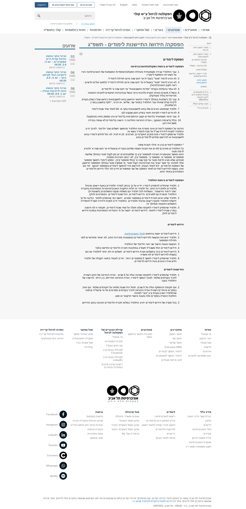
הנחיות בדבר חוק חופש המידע (87, 425)
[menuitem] (170, 4)
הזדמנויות (95, 29)
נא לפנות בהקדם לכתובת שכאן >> (150, 501)
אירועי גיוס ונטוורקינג (52, 338)
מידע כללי (205, 412)
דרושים (207, 425)
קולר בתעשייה (52, 29)
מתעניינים (191, 29)
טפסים (204, 86)
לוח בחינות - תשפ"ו (198, 65)
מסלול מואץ (201, 69)
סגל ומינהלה (132, 412)
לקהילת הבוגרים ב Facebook (113, 351)
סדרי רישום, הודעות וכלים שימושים (198, 74)
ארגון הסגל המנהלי (129, 420)
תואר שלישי (175, 342)
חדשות (207, 347)
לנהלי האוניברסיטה (135, 233)
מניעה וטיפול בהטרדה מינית (88, 420)
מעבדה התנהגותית (82, 338)
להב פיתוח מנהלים (171, 360)
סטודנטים (174, 29)
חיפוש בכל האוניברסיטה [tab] (61, 23)
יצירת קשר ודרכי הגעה (199, 416)
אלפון (134, 5)
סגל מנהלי (205, 342)
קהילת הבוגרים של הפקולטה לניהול (112, 331)
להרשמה (41, 4)
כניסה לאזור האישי (165, 437)
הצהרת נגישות (95, 429)
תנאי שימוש (96, 437)
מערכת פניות (86, 4)
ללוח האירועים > (58, 101)
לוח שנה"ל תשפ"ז (107, 5)
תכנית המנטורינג (114, 341)
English (124, 5)
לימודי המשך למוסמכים (169, 355)
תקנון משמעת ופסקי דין (198, 446)
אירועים (207, 351)
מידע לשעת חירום (201, 437)
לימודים (171, 412)
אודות (206, 29)
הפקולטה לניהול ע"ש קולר (195, 37)
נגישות (99, 412)
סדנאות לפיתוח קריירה (51, 334)
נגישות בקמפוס (95, 416)
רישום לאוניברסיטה (165, 416)
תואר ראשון (175, 334)
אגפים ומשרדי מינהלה (127, 416)
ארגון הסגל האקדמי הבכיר (125, 425)
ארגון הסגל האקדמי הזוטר (125, 429)
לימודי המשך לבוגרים (170, 351)
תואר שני (177, 338)
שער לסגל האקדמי (150, 5)
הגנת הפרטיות (95, 433)
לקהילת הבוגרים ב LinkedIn (113, 358)
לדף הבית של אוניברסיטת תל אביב (210, 38)
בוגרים (159, 29)
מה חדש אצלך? (114, 345)
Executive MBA (173, 347)
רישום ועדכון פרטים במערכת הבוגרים (112, 366)
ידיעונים (171, 433)
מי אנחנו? (206, 334)
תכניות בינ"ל (202, 108)
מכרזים (207, 433)
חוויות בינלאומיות (75, 29)
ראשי (209, 43)
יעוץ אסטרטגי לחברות (199, 355)
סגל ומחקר (142, 29)
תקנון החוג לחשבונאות (134, 37)
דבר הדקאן (205, 338)
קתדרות (88, 347)
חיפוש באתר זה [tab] (88, 23)
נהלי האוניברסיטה (201, 429)
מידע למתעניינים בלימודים (160, 420)
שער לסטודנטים (170, 5)
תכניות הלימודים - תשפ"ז (199, 61)
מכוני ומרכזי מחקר (83, 334)
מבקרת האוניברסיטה (200, 442)
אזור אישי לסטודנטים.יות (63, 4)
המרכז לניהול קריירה (118, 29)
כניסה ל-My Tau (130, 433)
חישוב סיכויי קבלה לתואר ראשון (158, 425)
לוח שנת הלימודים (165, 429)
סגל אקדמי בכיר (84, 342)
